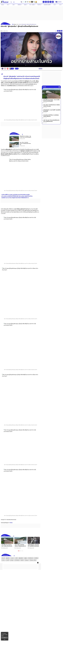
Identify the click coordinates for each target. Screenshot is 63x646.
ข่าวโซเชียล (36, 558)
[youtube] (48, 2)
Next (39, 535)
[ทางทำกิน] (30, 2)
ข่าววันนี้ (7, 560)
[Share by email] (61, 31)
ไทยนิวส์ (22, 560)
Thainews (26, 560)
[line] (53, 2)
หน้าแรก (15, 24)
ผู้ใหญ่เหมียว (21, 558)
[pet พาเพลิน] (28, 2)
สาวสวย (12, 558)
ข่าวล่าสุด (11, 560)
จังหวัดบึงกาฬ (30, 558)
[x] (46, 2)
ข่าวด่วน (3, 560)
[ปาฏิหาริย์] (32, 2)
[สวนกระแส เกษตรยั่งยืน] (34, 2)
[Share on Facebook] (58, 31)
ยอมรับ (5, 637)
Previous (38, 535)
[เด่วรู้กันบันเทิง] (26, 2)
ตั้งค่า (4, 639)
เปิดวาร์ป (3, 558)
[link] (20, 138)
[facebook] (44, 2)
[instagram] (50, 2)
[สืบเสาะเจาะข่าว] (22, 2)
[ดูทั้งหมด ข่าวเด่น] (59, 87)
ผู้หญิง (26, 558)
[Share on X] (59, 31)
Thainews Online (33, 560)
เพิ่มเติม (2, 635)
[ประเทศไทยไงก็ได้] (36, 2)
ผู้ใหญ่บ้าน (7, 558)
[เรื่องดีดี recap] (24, 2)
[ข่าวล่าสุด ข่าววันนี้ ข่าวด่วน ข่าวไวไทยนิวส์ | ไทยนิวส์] (5, 2)
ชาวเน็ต (16, 558)
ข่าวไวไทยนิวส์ (17, 560)
